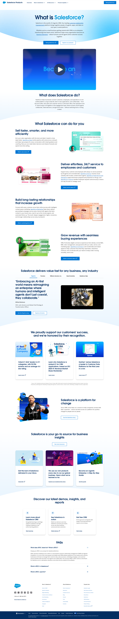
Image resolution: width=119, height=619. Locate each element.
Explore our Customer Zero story (57, 481)
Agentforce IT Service (67, 179)
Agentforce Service (86, 173)
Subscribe (20, 481)
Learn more (21, 375)
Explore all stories (39, 313)
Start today (79, 531)
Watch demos (54, 531)
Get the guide (82, 481)
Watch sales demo (22, 152)
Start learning (29, 531)
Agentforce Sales (27, 140)
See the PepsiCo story (23, 313)
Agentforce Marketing (37, 209)
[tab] (33, 276)
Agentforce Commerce (77, 246)
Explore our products (67, 42)
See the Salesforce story (69, 417)
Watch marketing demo (24, 223)
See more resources (59, 444)
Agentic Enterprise (42, 34)
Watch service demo (68, 187)
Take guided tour (50, 42)
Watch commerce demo (69, 258)
